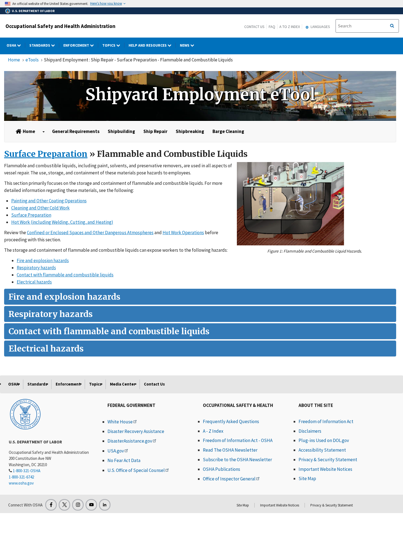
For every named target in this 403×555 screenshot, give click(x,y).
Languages (320, 26)
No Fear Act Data (123, 460)
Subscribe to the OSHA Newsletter (237, 460)
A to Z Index (289, 26)
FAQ (272, 26)
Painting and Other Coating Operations (49, 201)
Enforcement (76, 45)
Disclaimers (310, 431)
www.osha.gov (21, 483)
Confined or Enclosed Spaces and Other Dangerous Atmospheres (90, 233)
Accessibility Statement (322, 450)
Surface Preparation (45, 154)
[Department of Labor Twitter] (64, 505)
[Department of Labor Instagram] (78, 505)
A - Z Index (213, 431)
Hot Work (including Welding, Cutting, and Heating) (62, 222)
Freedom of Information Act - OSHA (238, 440)
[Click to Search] (392, 26)
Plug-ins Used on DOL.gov (324, 440)
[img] (200, 96)
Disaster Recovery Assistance (135, 431)
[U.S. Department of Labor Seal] (25, 413)
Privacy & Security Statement (328, 460)
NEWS (185, 45)
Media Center (122, 384)
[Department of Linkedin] (104, 505)
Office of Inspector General (229, 479)
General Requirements (76, 131)
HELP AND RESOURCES (148, 45)
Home (14, 60)
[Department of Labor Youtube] (91, 505)
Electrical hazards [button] (34, 282)
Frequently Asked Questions (231, 421)
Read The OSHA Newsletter (230, 450)
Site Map (307, 478)
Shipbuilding (121, 131)
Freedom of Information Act (326, 421)
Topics (109, 45)
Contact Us (254, 26)
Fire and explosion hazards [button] (43, 260)
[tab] (200, 296)
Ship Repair (155, 131)
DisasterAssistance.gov (129, 441)
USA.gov (115, 451)
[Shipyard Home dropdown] (43, 132)
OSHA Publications (221, 469)
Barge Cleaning (228, 131)
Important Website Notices (325, 469)
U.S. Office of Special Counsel (136, 470)
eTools (32, 60)
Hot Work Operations (183, 233)
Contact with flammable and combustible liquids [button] (65, 275)
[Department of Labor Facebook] (51, 505)
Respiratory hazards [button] (36, 268)
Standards (40, 45)
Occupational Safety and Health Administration (60, 26)
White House (120, 422)
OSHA (12, 45)
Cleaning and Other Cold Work (40, 208)
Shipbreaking (190, 131)
